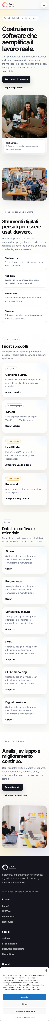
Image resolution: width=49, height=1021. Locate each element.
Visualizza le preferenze (24, 1011)
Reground (7, 921)
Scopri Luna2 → (13, 392)
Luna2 (5, 906)
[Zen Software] (14, 867)
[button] (45, 970)
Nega (24, 1004)
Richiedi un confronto (16, 795)
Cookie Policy (18, 1017)
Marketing (8, 954)
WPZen (6, 911)
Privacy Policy (29, 1017)
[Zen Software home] (9, 4)
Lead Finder (8, 916)
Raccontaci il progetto (16, 79)
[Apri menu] (44, 5)
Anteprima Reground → (17, 498)
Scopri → (10, 568)
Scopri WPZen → (14, 426)
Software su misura (13, 948)
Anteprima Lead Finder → (18, 464)
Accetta (24, 997)
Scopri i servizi (13, 787)
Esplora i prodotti (14, 87)
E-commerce (9, 943)
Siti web (6, 938)
